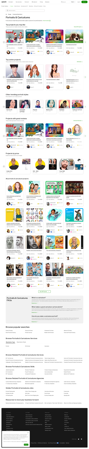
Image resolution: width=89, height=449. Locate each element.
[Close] (28, 433)
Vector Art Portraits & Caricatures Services (73, 358)
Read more (34, 303)
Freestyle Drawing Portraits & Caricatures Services (73, 362)
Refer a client (47, 426)
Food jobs (66, 393)
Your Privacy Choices (53, 442)
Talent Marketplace (10, 416)
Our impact (66, 422)
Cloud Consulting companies (70, 383)
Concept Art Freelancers (30, 374)
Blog (46, 422)
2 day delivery (11, 48)
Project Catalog (4, 6)
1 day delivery (31, 83)
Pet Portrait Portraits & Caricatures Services (34, 358)
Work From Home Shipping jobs (32, 395)
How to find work (29, 414)
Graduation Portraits (48, 330)
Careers (66, 420)
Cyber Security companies (69, 381)
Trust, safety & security (69, 428)
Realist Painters (67, 372)
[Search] (62, 2)
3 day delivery (31, 48)
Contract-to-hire (9, 428)
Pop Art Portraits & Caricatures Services (14, 360)
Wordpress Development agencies (51, 381)
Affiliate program (48, 424)
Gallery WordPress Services (50, 360)
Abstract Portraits (68, 330)
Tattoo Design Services (49, 358)
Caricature (46, 346)
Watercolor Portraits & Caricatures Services (53, 362)
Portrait (7, 346)
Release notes (48, 430)
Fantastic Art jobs (9, 393)
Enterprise (8, 422)
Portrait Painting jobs (10, 391)
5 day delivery (71, 48)
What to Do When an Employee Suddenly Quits (73, 403)
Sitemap (67, 442)
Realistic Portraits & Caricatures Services (34, 362)
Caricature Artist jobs (49, 391)
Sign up (84, 1)
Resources (47, 420)
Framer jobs (66, 391)
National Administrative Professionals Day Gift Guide (15, 403)
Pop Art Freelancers (29, 372)
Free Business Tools (49, 428)
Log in (78, 1)
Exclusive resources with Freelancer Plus (34, 424)
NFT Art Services (9, 358)
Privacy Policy (34, 442)
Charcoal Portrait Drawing (69, 332)
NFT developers (9, 374)
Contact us (66, 426)
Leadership (66, 416)
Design (9, 14)
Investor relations (67, 418)
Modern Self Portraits (49, 332)
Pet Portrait (27, 346)
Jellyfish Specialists (10, 370)
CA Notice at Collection (42, 442)
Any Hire (8, 426)
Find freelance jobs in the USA (32, 420)
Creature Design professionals (51, 370)
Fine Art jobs (47, 393)
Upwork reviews (48, 418)
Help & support (48, 414)
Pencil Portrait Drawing (11, 332)
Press (65, 424)
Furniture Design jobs (49, 395)
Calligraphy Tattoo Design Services (13, 362)
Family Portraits (9, 330)
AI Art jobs (27, 393)
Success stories (48, 416)
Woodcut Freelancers (29, 370)
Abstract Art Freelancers (69, 374)
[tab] (10, 342)
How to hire (8, 414)
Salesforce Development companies (33, 381)
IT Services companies (49, 383)
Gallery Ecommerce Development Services (34, 360)
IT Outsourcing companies (11, 383)
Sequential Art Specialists (69, 370)
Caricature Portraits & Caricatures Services (73, 360)
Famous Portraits (29, 330)
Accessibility (62, 442)
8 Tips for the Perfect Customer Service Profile (34, 403)
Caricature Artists (48, 374)
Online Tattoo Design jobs (30, 391)
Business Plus (9, 424)
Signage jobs (66, 395)
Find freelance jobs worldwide (32, 418)
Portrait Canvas (28, 332)
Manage (26, 444)
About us (66, 414)
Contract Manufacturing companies (13, 381)
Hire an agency (9, 420)
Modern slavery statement (69, 430)
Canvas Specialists (48, 372)
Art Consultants (9, 372)
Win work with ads (29, 422)
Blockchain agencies (29, 383)
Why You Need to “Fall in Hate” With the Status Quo (54, 403)
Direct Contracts (9, 430)
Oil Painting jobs (9, 395)
